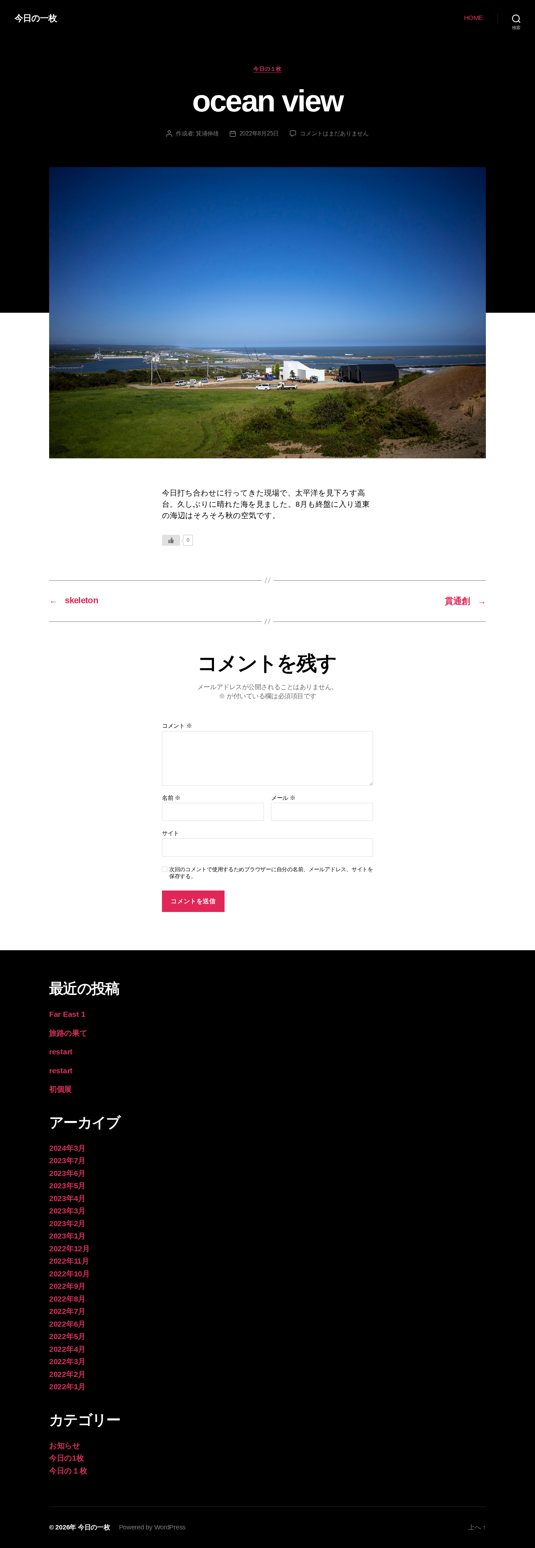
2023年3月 (67, 1211)
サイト (170, 833)
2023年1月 (67, 1236)
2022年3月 (67, 1361)
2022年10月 (69, 1273)
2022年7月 (67, 1311)
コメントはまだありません (334, 133)
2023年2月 (67, 1223)
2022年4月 (67, 1349)
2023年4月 (67, 1198)
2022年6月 (67, 1324)
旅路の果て (68, 1033)
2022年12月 (69, 1248)
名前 (171, 798)
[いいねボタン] (171, 540)
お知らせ (64, 1445)
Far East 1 (67, 1014)
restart (60, 1051)
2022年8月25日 (259, 133)
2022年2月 (67, 1374)
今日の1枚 (66, 1458)
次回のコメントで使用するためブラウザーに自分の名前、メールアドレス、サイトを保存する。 (271, 872)
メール (283, 798)
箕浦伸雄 (207, 133)
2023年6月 (67, 1173)
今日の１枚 (267, 69)
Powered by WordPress (152, 1527)
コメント (177, 726)
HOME (473, 17)
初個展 (60, 1089)
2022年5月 (67, 1336)
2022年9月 (67, 1286)
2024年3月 (67, 1148)
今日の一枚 (36, 18)
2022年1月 (67, 1386)
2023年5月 (67, 1185)
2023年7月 (67, 1160)
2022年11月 (69, 1261)
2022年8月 (67, 1299)
